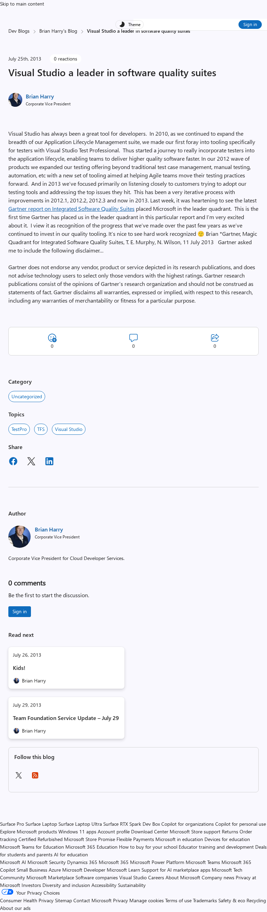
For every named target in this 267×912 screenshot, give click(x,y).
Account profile (114, 831)
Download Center (149, 831)
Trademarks (205, 900)
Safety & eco (231, 900)
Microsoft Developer (83, 869)
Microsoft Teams (203, 862)
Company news (218, 877)
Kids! (19, 667)
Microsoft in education (179, 839)
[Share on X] (31, 462)
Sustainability (132, 885)
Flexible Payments (135, 839)
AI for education (71, 854)
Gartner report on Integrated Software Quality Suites (71, 208)
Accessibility (103, 885)
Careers (156, 877)
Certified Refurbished (40, 839)
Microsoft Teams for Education (32, 846)
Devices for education (227, 839)
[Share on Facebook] (13, 462)
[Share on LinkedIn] (49, 462)
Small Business (32, 869)
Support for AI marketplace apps (175, 869)
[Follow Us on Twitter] (18, 777)
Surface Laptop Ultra (80, 824)
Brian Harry (40, 96)
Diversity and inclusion (66, 885)
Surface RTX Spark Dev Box (131, 824)
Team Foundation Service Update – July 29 (66, 717)
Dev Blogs (19, 30)
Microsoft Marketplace (50, 877)
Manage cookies (146, 900)
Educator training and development (216, 846)
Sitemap (63, 900)
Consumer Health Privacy (27, 900)
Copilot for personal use (240, 824)
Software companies (96, 877)
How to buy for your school (148, 846)
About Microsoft (182, 877)
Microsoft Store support (195, 831)
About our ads (15, 908)
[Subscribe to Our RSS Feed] (35, 777)
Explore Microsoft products (28, 831)
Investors (31, 885)
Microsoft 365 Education (91, 846)
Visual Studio (68, 429)
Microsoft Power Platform (157, 862)
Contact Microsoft (92, 900)
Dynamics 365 (82, 862)
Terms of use (178, 900)
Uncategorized (26, 396)
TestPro (19, 429)
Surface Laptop (41, 824)
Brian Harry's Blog (58, 30)
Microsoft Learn (123, 869)
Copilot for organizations (187, 824)
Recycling (256, 900)
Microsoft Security (46, 862)
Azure (55, 869)
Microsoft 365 (114, 862)
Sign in (250, 24)
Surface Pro (12, 824)
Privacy (121, 900)
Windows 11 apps (77, 831)
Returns (230, 831)
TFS (40, 429)
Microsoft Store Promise (89, 839)
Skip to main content (22, 3)
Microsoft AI (13, 862)
